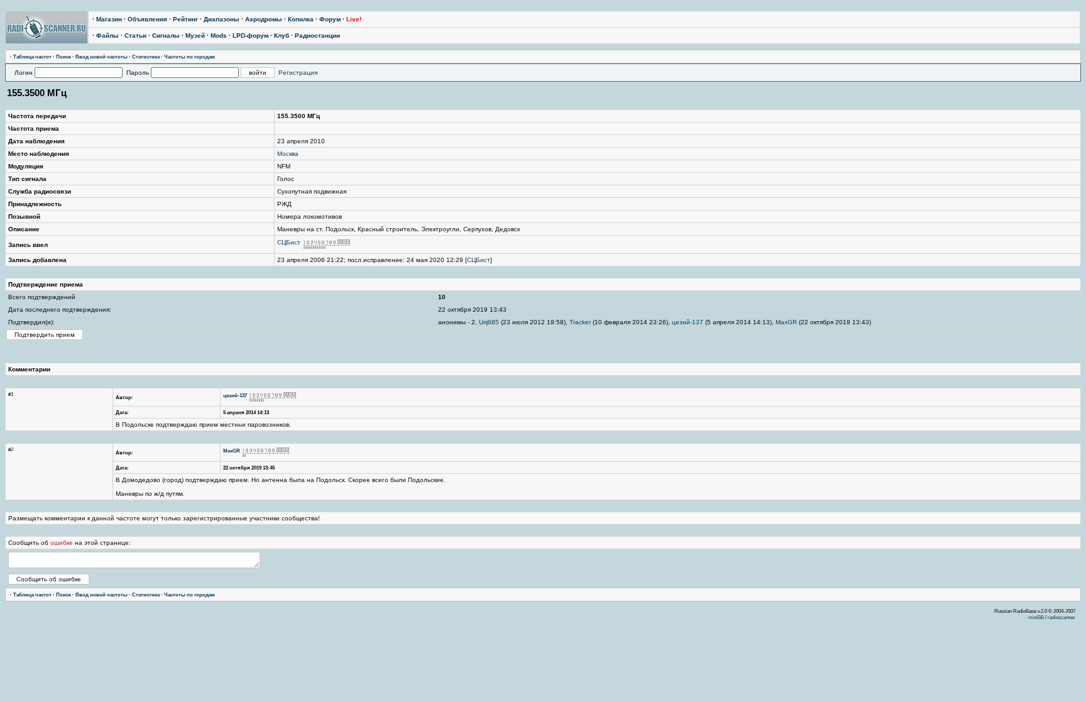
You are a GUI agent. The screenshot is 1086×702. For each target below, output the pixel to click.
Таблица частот (32, 56)
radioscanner (1061, 617)
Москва (288, 153)
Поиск (63, 56)
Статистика (146, 56)
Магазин (109, 19)
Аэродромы (263, 19)
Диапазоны (221, 19)
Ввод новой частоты (101, 56)
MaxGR (786, 322)
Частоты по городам (189, 56)
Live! (353, 19)
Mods (219, 35)
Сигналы (166, 35)
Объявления (147, 19)
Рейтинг (185, 19)
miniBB (1036, 617)
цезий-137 (687, 322)
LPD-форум (250, 35)
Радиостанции (317, 35)
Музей (195, 35)
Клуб (281, 35)
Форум (330, 19)
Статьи (135, 35)
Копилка (301, 19)
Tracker (580, 322)
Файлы (107, 35)
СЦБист (288, 242)
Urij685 (489, 322)
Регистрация (297, 72)
